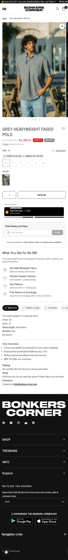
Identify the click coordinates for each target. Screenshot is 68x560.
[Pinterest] (35, 422)
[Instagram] (20, 422)
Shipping (5, 144)
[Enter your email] (62, 502)
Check (58, 232)
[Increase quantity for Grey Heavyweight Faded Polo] (13, 195)
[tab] (10, 308)
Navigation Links (12, 534)
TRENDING (9, 451)
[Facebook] (5, 422)
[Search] (57, 8)
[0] (63, 8)
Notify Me (41, 194)
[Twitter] (13, 422)
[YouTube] (28, 423)
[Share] (62, 26)
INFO (5, 462)
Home (4, 18)
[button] (21, 520)
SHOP (6, 439)
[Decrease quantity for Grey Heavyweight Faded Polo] (5, 195)
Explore (7, 473)
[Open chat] (6, 552)
